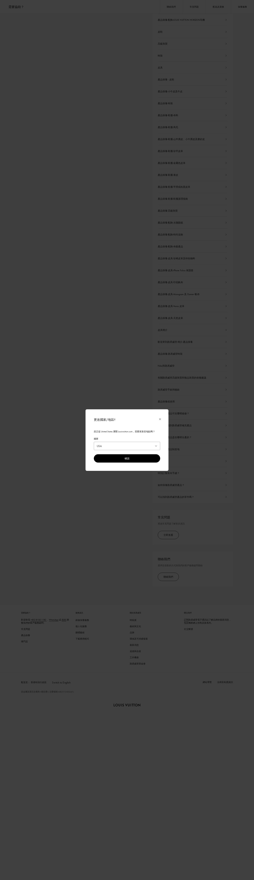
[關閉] (160, 419)
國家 (96, 438)
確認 (127, 458)
